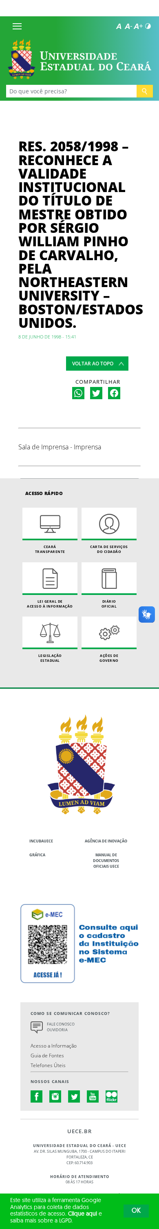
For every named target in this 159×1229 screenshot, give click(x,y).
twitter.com (74, 1096)
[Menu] (17, 26)
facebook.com (37, 1096)
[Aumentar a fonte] (138, 26)
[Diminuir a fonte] (128, 26)
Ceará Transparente (50, 549)
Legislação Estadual (50, 658)
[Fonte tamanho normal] (119, 26)
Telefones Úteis (48, 1065)
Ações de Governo (109, 658)
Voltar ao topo (92, 363)
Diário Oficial (109, 603)
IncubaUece (41, 841)
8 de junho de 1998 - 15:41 (47, 337)
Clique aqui (82, 1214)
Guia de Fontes (47, 1055)
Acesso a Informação (54, 1045)
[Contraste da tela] (148, 26)
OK (136, 1211)
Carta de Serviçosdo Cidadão (109, 549)
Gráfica (37, 855)
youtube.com (93, 1096)
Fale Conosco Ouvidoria (61, 1026)
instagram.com (55, 1096)
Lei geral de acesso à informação (50, 603)
